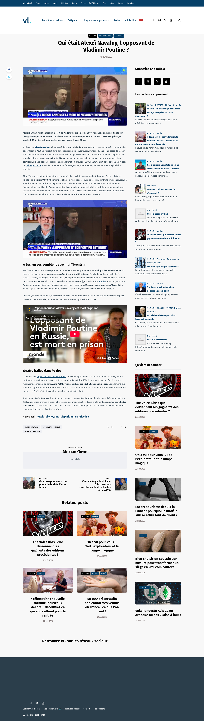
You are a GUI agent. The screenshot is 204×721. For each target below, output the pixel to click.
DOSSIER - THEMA (163, 105)
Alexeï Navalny (42, 147)
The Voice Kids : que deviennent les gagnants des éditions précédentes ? (158, 238)
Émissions (130, 3)
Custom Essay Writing (157, 214)
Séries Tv (177, 105)
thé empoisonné (33, 165)
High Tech (64, 3)
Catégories (73, 20)
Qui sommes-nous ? (31, 709)
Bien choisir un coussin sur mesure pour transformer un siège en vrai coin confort (157, 563)
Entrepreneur (173, 259)
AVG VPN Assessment (157, 339)
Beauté (120, 3)
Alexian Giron (74, 451)
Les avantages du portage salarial (163, 266)
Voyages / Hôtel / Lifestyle (90, 3)
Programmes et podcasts (96, 20)
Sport (55, 3)
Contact (86, 709)
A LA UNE (92, 36)
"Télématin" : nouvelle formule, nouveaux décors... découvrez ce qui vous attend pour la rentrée (48, 607)
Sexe (142, 483)
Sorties (74, 3)
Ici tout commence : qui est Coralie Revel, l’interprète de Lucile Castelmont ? (157, 112)
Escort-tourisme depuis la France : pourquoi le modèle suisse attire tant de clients (156, 511)
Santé (103, 573)
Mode (112, 3)
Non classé (152, 210)
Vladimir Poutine (32, 431)
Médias (41, 516)
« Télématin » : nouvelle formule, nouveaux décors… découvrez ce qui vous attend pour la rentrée (156, 141)
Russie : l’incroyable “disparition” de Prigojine (63, 416)
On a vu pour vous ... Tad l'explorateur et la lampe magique (102, 546)
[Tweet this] (9, 76)
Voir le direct (133, 20)
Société (157, 262)
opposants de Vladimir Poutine (51, 376)
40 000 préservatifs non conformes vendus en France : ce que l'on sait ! (102, 605)
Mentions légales (72, 709)
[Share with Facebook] (9, 70)
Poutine (102, 281)
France (38, 3)
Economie (151, 185)
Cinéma (95, 516)
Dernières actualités (52, 20)
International (27, 3)
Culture (46, 3)
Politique (119, 36)
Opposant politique (51, 427)
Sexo (104, 3)
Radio (117, 20)
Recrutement (99, 709)
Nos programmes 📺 (52, 709)
